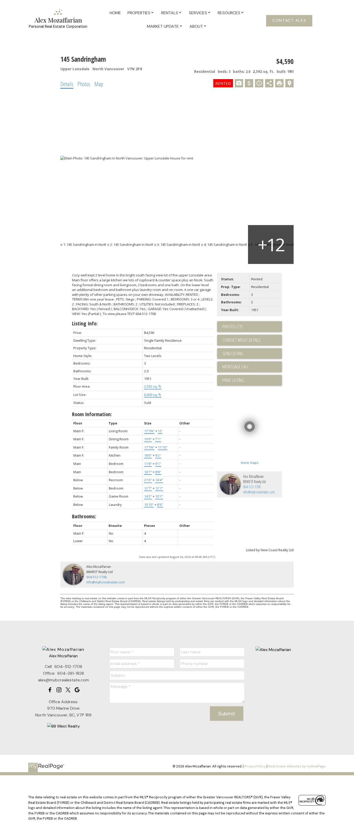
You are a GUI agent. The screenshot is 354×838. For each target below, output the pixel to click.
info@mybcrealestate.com (259, 492)
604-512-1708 (252, 486)
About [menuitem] (196, 26)
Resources (229, 13)
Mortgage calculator (252, 367)
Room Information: (92, 414)
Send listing (232, 353)
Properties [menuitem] (139, 13)
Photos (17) (232, 326)
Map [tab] (98, 84)
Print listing (233, 380)
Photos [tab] (83, 84)
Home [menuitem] (115, 13)
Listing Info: (85, 323)
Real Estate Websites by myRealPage (297, 766)
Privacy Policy (255, 766)
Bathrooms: (84, 516)
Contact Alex (289, 20)
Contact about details (241, 340)
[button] (289, 20)
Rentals (169, 13)
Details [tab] (66, 84)
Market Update (163, 26)
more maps (250, 462)
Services (198, 13)
